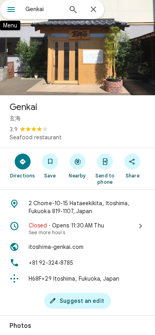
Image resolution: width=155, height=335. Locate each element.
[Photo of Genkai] (77, 47)
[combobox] (43, 9)
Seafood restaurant (36, 137)
